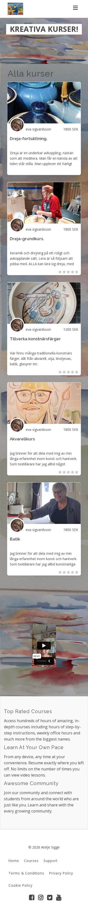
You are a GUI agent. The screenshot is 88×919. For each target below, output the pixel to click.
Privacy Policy (61, 873)
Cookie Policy (21, 885)
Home (14, 860)
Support (50, 860)
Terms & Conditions (26, 873)
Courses (31, 860)
